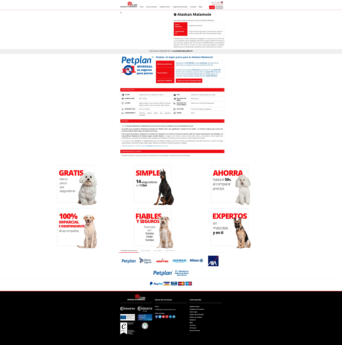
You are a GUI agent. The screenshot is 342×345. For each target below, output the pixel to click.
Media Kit (193, 320)
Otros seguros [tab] (158, 250)
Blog (200, 7)
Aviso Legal (193, 312)
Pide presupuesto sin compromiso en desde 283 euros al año (145, 146)
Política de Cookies (196, 317)
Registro (219, 7)
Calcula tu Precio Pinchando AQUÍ (189, 81)
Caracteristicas (128, 90)
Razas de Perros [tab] (170, 250)
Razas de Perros (195, 330)
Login (212, 7)
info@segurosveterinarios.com (165, 309)
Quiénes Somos (165, 7)
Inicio (141, 7)
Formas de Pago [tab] (145, 250)
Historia (125, 121)
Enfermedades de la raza (131, 151)
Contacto (193, 7)
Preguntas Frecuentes (180, 7)
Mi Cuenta (193, 328)
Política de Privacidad (197, 314)
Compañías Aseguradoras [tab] (129, 250)
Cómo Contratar (151, 7)
